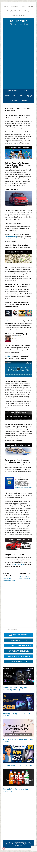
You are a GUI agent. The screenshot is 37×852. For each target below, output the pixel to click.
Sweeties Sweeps (19, 21)
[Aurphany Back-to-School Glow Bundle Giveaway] (18, 728)
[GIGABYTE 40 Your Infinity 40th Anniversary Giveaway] (18, 676)
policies (16, 118)
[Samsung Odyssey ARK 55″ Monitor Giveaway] (18, 702)
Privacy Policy (18, 845)
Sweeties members (17, 564)
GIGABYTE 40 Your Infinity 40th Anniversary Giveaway (15, 689)
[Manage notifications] (3, 848)
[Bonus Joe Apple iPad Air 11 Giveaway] (18, 754)
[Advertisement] (18, 605)
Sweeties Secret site (14, 321)
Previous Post (7, 578)
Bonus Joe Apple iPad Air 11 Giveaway (18, 765)
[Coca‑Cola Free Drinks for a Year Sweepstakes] (18, 778)
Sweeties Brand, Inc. (15, 842)
